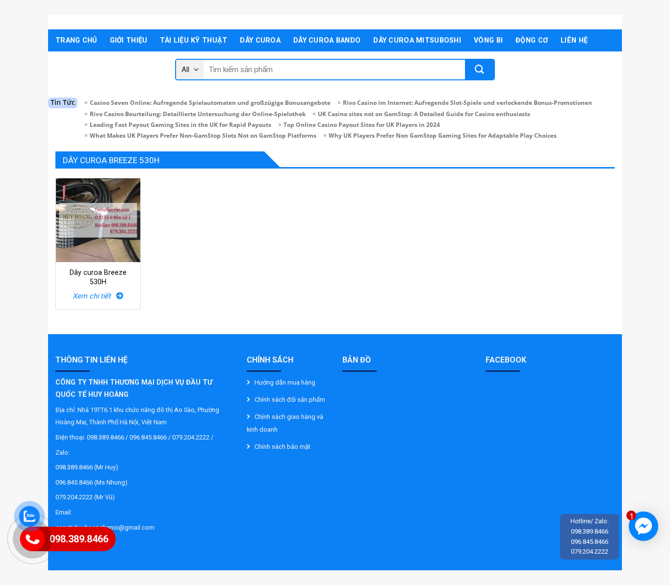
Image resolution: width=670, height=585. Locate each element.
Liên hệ (574, 40)
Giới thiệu (129, 40)
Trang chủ (76, 40)
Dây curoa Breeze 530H (98, 277)
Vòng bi (488, 40)
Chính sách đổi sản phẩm (290, 399)
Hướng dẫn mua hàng (285, 382)
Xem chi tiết (94, 296)
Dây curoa (260, 40)
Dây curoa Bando (327, 40)
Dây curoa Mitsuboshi (417, 40)
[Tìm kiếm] (479, 69)
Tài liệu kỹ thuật (193, 40)
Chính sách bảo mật (282, 446)
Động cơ (531, 40)
